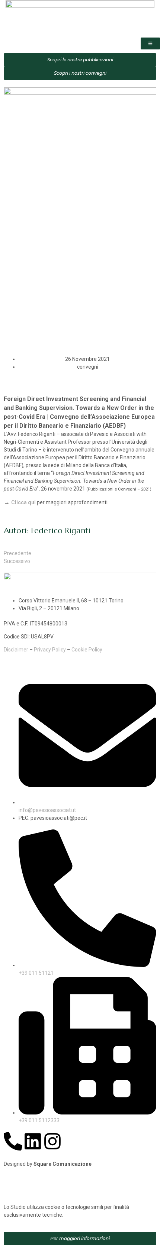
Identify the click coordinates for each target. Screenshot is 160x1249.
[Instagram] (52, 1141)
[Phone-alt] (13, 1141)
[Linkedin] (32, 1141)
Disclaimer (16, 650)
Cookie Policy (86, 650)
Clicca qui (23, 502)
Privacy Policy (50, 650)
